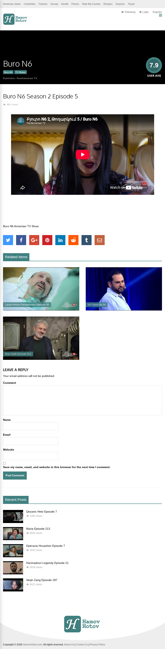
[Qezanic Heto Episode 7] (13, 522)
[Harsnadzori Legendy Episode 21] (13, 573)
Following (130, 12)
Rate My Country (91, 4)
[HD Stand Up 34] (124, 309)
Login (145, 12)
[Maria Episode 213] (13, 539)
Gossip (54, 4)
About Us (69, 644)
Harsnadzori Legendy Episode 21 (47, 562)
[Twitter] (8, 240)
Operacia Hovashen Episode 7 (45, 545)
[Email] (100, 240)
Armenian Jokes (12, 4)
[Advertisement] (82, 212)
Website (8, 449)
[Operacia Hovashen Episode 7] (13, 556)
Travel (131, 4)
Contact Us (82, 644)
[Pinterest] (47, 240)
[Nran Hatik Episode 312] (41, 358)
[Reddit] (73, 240)
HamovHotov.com (32, 644)
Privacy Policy (97, 644)
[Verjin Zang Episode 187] (13, 590)
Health (64, 4)
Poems (75, 4)
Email (6, 434)
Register (157, 12)
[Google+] (34, 240)
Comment (9, 382)
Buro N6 (8, 72)
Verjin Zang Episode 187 (41, 580)
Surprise (120, 4)
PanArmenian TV (27, 78)
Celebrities (30, 4)
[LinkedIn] (60, 240)
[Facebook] (21, 240)
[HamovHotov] (15, 24)
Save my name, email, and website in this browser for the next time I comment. (56, 467)
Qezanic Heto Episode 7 (41, 511)
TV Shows (20, 72)
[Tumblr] (86, 240)
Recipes (107, 4)
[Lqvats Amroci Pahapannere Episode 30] (41, 309)
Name (7, 419)
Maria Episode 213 (38, 528)
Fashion (43, 4)
